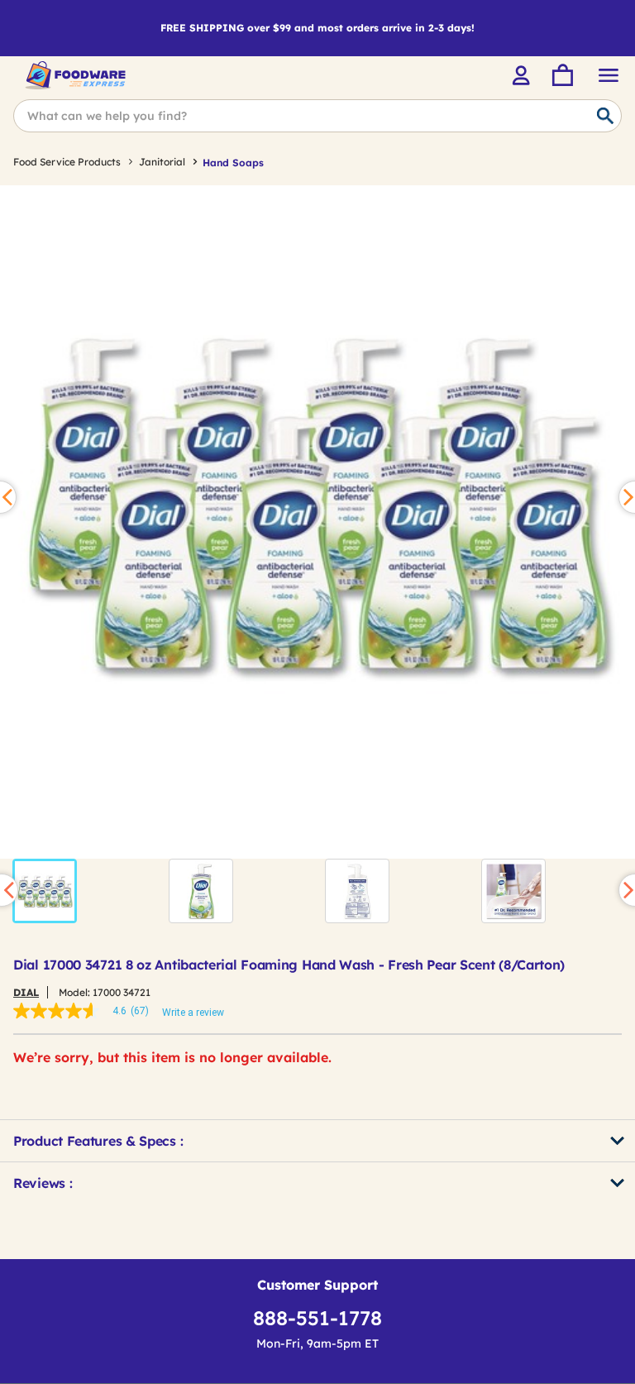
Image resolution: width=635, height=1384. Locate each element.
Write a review (193, 1013)
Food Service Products (67, 162)
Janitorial (162, 162)
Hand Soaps (233, 162)
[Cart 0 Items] (561, 75)
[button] (44, 891)
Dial (26, 992)
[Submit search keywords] (605, 116)
